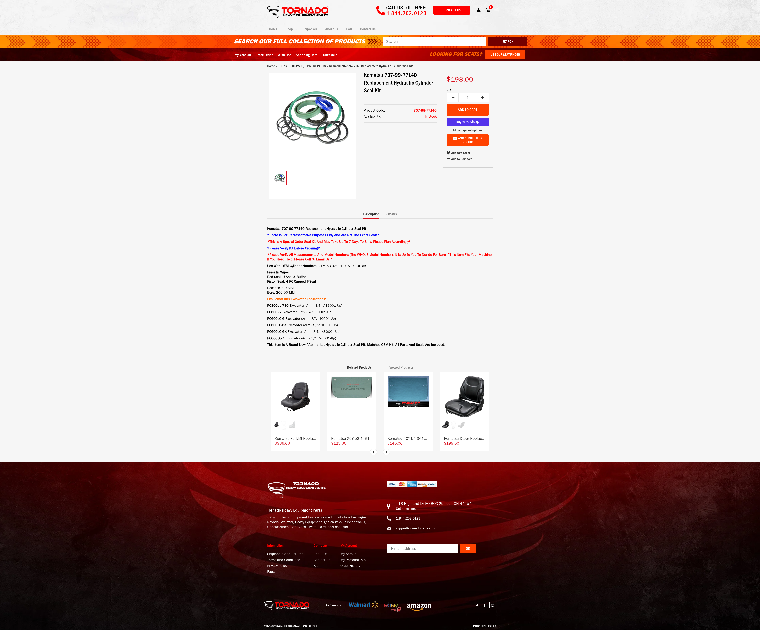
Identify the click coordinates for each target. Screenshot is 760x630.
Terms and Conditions (283, 560)
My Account (243, 55)
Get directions (406, 508)
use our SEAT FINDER (505, 55)
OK (468, 548)
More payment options (467, 130)
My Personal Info (353, 560)
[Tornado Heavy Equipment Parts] (298, 16)
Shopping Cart (306, 55)
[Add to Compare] (315, 379)
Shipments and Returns (285, 554)
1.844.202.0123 (408, 518)
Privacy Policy (277, 566)
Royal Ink (491, 625)
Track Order (264, 55)
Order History (350, 566)
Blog (317, 566)
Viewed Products (401, 367)
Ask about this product (470, 140)
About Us (320, 554)
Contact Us (451, 10)
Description (371, 214)
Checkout (330, 55)
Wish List (284, 55)
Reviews (391, 214)
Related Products (359, 367)
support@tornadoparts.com (415, 528)
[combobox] (434, 41)
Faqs (271, 572)
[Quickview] (315, 395)
